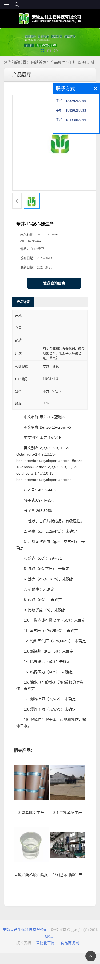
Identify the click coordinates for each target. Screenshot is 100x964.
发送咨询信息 (54, 283)
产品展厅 (57, 62)
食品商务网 (70, 943)
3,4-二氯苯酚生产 (67, 813)
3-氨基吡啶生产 (31, 813)
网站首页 (38, 62)
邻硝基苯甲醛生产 (67, 875)
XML (49, 936)
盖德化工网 (45, 943)
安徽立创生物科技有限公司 (25, 930)
